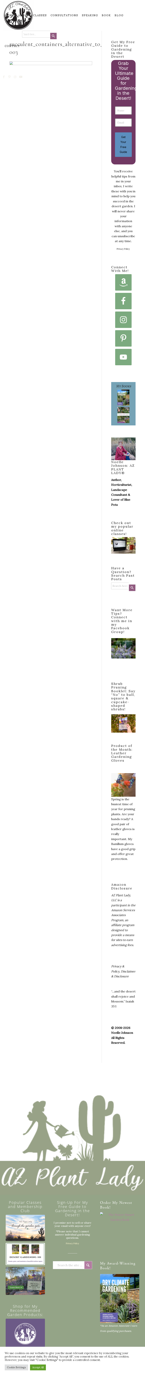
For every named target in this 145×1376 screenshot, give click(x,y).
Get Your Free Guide (123, 144)
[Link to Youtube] (21, 77)
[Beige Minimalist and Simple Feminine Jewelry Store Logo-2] (25, 1338)
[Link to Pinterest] (9, 77)
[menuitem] (9, 15)
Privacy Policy (123, 249)
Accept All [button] (38, 1367)
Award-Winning (121, 1264)
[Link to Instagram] (15, 77)
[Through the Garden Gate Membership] (25, 1228)
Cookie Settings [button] (16, 1367)
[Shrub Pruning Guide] (25, 1281)
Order (105, 1203)
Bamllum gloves (122, 844)
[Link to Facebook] (4, 77)
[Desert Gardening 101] (25, 1254)
